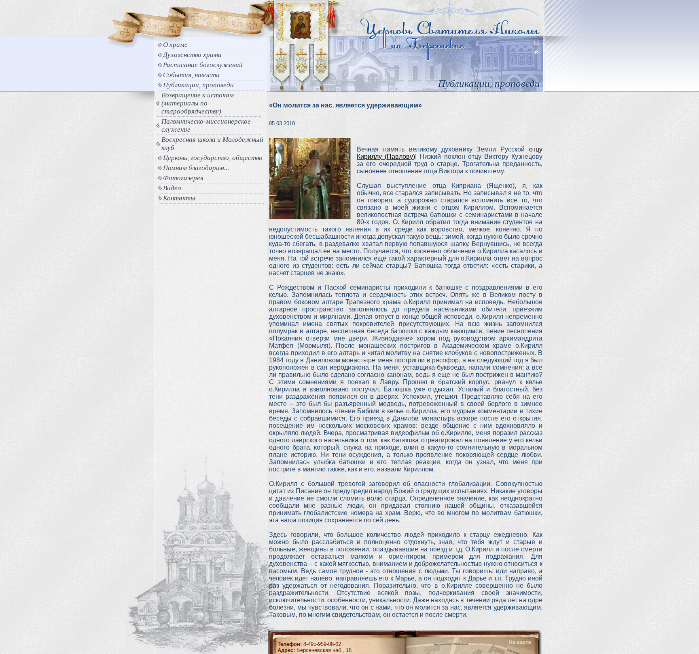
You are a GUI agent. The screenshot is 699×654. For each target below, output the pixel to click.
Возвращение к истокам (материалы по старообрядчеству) (197, 103)
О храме (175, 44)
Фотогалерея (183, 178)
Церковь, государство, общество (213, 158)
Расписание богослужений (203, 65)
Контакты (179, 198)
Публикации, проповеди (198, 85)
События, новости (191, 75)
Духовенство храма (192, 55)
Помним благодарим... (196, 168)
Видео (172, 188)
